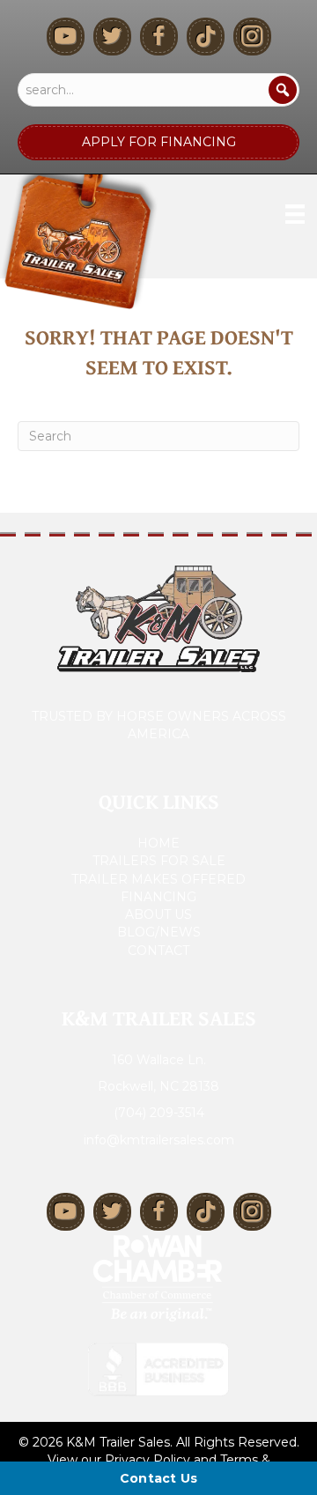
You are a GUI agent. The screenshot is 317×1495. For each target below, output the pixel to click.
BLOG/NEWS (159, 932)
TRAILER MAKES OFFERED (158, 879)
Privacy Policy (147, 1460)
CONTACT (158, 950)
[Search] (283, 90)
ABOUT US (158, 914)
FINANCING (158, 897)
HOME (158, 843)
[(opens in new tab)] (158, 1276)
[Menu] (295, 214)
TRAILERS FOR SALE (158, 861)
